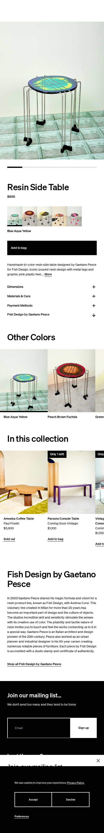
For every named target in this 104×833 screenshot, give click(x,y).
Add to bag (55, 539)
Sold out (9, 539)
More (48, 274)
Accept (33, 799)
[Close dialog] (98, 760)
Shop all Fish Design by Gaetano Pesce (34, 664)
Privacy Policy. (75, 782)
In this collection (37, 438)
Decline (70, 799)
